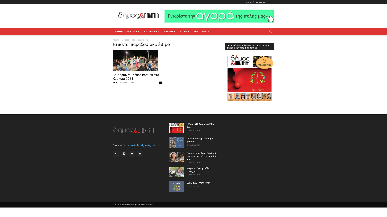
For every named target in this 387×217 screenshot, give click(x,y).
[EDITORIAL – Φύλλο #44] (176, 186)
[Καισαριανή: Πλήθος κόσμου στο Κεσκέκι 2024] (137, 60)
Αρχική (119, 31)
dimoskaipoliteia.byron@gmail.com (143, 145)
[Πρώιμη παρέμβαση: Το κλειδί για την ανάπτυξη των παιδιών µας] (176, 157)
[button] (270, 31)
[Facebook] (116, 154)
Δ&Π (115, 83)
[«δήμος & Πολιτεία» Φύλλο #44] (176, 128)
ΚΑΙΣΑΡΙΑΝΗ (150, 31)
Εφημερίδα (200, 31)
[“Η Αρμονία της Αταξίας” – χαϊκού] (176, 142)
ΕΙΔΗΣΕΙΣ (168, 31)
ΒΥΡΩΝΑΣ (132, 31)
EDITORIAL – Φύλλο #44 (198, 183)
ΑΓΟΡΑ (183, 31)
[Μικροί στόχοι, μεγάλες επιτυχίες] (176, 172)
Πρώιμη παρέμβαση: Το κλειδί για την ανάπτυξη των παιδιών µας (202, 156)
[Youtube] (140, 154)
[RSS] (132, 154)
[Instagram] (124, 154)
